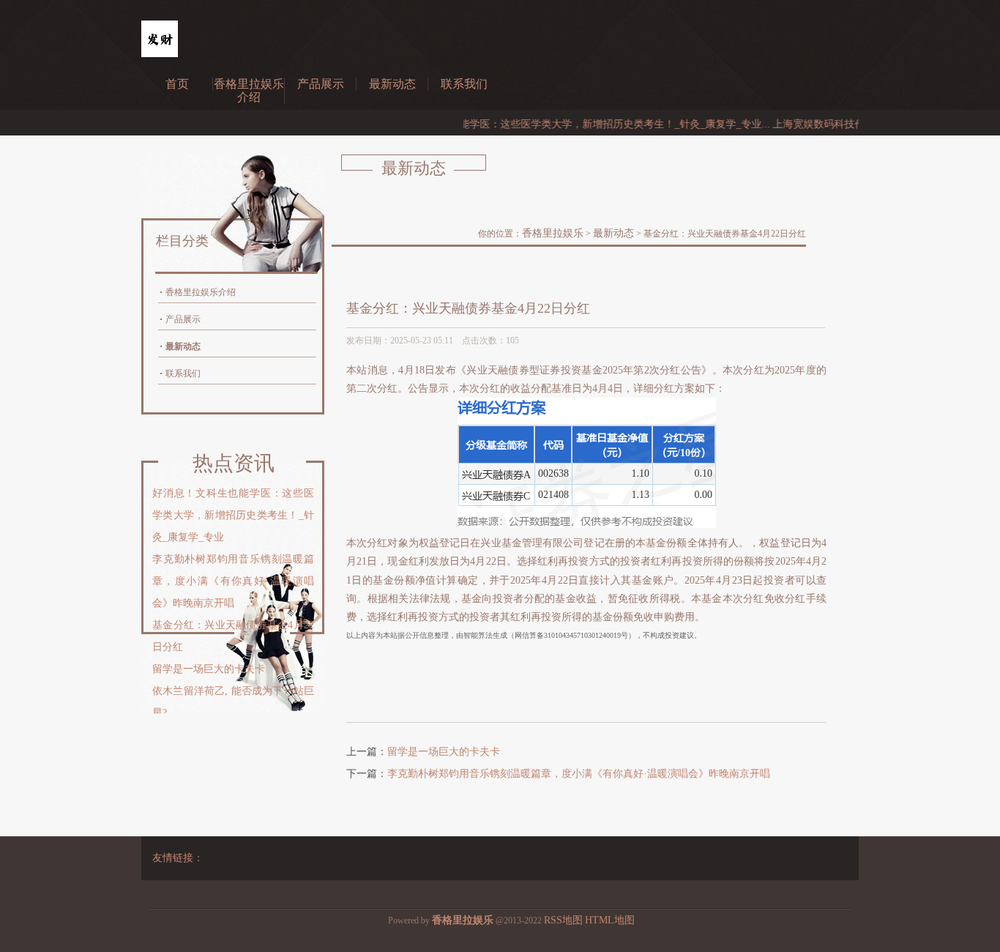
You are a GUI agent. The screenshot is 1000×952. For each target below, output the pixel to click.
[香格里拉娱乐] (159, 53)
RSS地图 (563, 920)
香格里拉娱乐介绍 (249, 90)
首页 (177, 84)
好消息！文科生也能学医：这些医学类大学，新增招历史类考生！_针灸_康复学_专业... (557, 124)
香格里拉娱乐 (552, 233)
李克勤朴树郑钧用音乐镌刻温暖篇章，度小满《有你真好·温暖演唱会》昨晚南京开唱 (578, 773)
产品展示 (320, 84)
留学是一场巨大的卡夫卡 (443, 751)
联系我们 (464, 84)
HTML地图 (610, 920)
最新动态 (392, 84)
